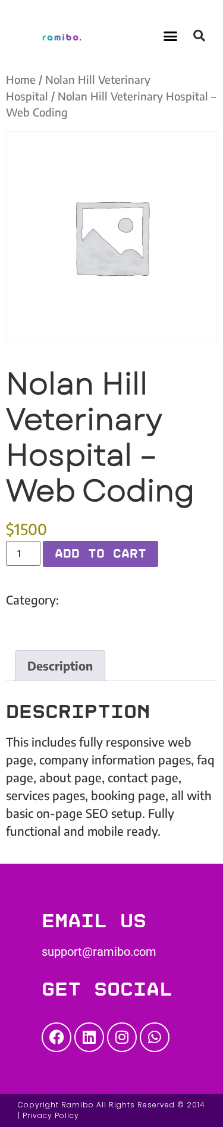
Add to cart (100, 554)
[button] (170, 35)
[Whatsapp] (154, 1037)
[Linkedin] (89, 1037)
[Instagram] (122, 1037)
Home (21, 79)
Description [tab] (60, 665)
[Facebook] (56, 1037)
